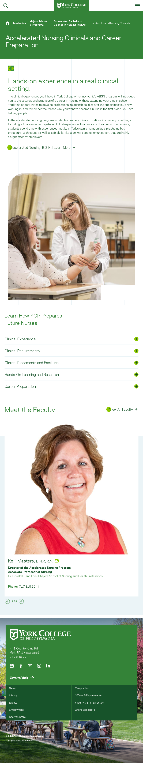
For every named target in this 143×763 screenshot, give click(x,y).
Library (13, 695)
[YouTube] (30, 666)
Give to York (19, 677)
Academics (19, 23)
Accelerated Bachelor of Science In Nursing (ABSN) (69, 23)
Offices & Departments (88, 695)
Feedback (122, 740)
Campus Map (82, 688)
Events (13, 702)
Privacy (133, 740)
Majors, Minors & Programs (38, 23)
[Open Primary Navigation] (137, 6)
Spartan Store (17, 717)
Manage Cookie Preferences (20, 740)
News (12, 688)
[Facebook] (21, 666)
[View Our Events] (12, 666)
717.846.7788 (20, 657)
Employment (16, 709)
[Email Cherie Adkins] (57, 561)
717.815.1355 (29, 582)
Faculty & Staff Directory (89, 702)
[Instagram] (39, 666)
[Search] (5, 5)
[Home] (9, 23)
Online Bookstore (85, 709)
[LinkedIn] (48, 666)
